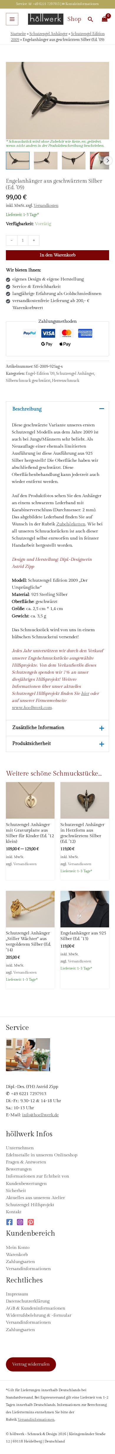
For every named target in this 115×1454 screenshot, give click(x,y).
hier (85, 693)
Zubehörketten (70, 524)
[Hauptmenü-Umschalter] (12, 19)
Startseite (18, 34)
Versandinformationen (28, 1268)
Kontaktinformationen (82, 4)
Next (107, 160)
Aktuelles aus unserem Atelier (35, 1197)
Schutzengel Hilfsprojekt (30, 1204)
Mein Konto (17, 1247)
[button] (90, 19)
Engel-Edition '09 (40, 373)
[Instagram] (20, 1222)
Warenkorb (17, 1254)
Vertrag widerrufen (31, 1364)
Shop (74, 19)
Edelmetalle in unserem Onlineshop (41, 1155)
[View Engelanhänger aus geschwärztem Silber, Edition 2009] (17, 160)
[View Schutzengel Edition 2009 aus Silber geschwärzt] (102, 160)
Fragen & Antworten (26, 1162)
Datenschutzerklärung (28, 1301)
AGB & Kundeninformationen (35, 1308)
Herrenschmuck (65, 380)
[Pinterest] (30, 1222)
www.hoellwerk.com (32, 707)
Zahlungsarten (20, 1261)
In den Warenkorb (57, 255)
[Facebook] (9, 1222)
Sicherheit (16, 1190)
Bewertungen (19, 1169)
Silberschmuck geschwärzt (28, 380)
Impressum (17, 1294)
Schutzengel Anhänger (48, 34)
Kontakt (14, 1211)
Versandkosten (46, 205)
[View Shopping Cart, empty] (104, 19)
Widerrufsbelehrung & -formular (38, 1315)
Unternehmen (20, 1147)
